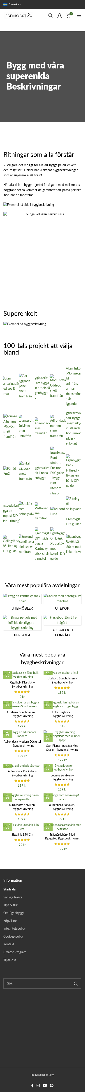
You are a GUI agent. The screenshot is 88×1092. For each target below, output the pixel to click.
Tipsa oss (9, 960)
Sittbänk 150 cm (22, 834)
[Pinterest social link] (51, 1085)
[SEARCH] (76, 983)
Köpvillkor (10, 921)
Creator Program (14, 952)
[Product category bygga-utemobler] (22, 603)
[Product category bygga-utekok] (62, 603)
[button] (7, 674)
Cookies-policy (13, 936)
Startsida (9, 889)
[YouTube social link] (44, 1085)
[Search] (50, 15)
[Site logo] (19, 15)
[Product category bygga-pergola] (22, 627)
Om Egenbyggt (13, 913)
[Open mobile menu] (78, 15)
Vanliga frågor (12, 897)
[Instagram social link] (38, 1085)
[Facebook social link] (32, 1085)
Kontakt (8, 944)
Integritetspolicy (14, 928)
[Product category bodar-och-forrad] (62, 627)
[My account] (59, 15)
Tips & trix (10, 905)
